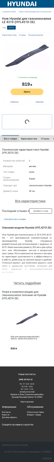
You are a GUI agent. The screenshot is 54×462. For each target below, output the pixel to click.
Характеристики (9, 35)
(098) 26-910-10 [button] (26, 379)
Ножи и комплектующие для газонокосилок (35, 12)
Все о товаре (10, 139)
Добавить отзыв (40, 211)
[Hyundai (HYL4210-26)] (27, 56)
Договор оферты (9, 417)
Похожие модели (35, 35)
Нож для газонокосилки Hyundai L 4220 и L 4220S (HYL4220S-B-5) (25, 338)
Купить (27, 92)
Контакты (6, 412)
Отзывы (22, 35)
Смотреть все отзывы (15, 219)
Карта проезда (27, 402)
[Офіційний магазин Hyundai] (21, 4)
